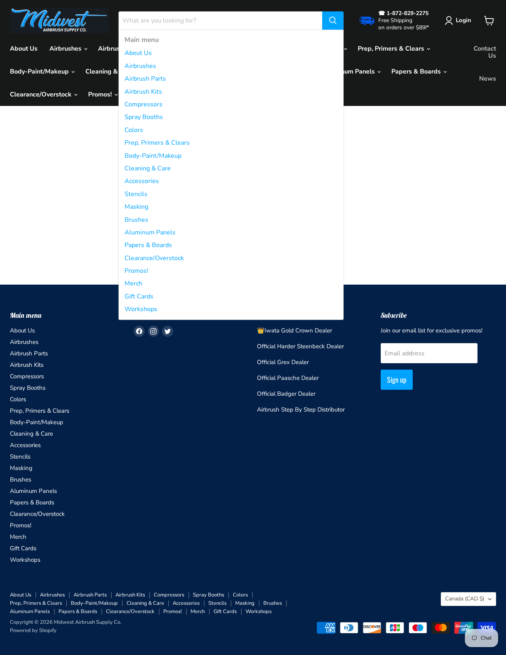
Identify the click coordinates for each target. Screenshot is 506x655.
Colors (134, 130)
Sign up (396, 379)
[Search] (333, 20)
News (487, 78)
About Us (138, 53)
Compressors (143, 104)
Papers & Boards (148, 245)
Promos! (136, 270)
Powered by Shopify (33, 630)
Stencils (136, 194)
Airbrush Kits (143, 91)
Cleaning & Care (148, 168)
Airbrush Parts (145, 78)
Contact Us (485, 52)
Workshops (141, 309)
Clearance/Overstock (154, 258)
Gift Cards (139, 296)
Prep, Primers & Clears (157, 142)
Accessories (142, 181)
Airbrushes (140, 66)
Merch (133, 283)
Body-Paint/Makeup (153, 155)
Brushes (136, 219)
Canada (464, 598)
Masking (136, 206)
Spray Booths (144, 117)
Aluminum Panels (150, 232)
